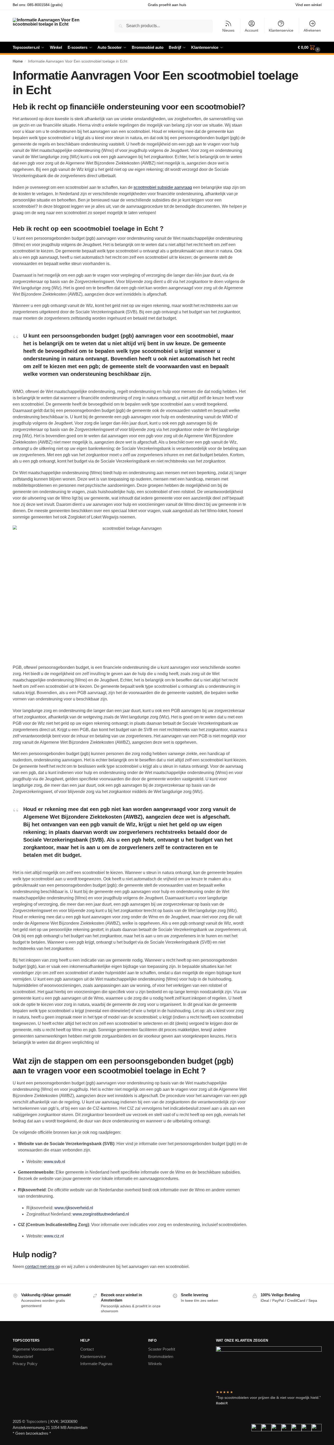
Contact (87, 1349)
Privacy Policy (25, 1363)
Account (251, 30)
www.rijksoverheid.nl (73, 1208)
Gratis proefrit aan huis (167, 5)
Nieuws (228, 30)
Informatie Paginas (96, 1363)
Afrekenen (312, 30)
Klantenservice (281, 30)
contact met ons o (41, 1266)
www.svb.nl (54, 1161)
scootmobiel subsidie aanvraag (163, 187)
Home (18, 61)
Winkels (155, 1363)
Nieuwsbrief (23, 1356)
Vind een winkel (308, 5)
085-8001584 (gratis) (45, 5)
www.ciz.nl (54, 1236)
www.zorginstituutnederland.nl (101, 1214)
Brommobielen (160, 1356)
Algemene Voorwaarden (33, 1349)
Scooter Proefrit (161, 1349)
